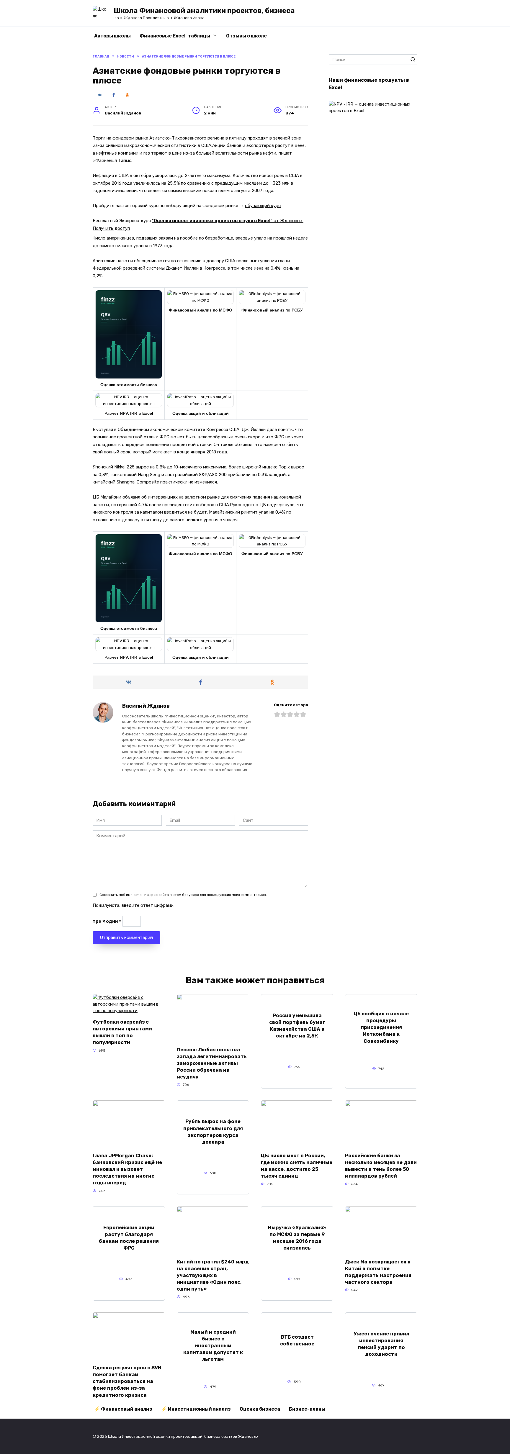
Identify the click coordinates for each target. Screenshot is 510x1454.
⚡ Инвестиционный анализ (196, 1409)
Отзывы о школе (246, 36)
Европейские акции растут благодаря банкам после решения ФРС (129, 1238)
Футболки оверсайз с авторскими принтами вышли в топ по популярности (122, 1032)
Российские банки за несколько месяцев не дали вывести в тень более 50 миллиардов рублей (381, 1166)
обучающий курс (263, 205)
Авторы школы (112, 36)
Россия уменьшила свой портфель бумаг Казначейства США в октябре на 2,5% (297, 1026)
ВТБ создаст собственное (297, 1340)
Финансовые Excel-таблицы (175, 36)
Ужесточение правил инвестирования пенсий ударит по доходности (381, 1344)
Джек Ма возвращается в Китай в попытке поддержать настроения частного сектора (378, 1272)
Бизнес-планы (307, 1409)
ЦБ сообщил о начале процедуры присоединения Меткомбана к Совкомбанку (381, 1027)
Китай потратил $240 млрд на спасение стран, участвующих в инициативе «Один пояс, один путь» (213, 1275)
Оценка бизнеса (260, 1409)
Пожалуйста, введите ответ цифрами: (133, 905)
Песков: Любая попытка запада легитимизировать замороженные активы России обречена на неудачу (212, 1063)
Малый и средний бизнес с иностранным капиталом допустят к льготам (213, 1345)
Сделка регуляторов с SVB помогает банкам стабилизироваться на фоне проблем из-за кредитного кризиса (127, 1381)
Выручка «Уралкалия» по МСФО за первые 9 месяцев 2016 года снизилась (297, 1238)
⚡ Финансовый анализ (123, 1409)
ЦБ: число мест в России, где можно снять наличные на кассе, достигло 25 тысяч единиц (296, 1166)
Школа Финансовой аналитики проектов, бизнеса (204, 10)
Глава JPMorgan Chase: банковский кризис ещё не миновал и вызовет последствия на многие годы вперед (127, 1169)
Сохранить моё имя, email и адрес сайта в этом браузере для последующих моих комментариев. (183, 895)
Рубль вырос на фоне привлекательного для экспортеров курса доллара (213, 1132)
